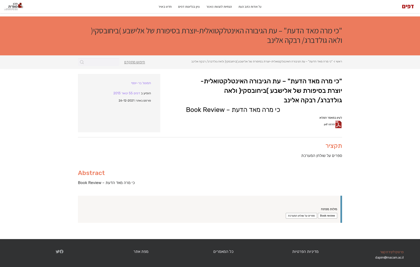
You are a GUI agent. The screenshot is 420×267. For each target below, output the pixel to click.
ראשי (339, 61)
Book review (327, 215)
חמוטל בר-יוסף (141, 83)
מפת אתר (140, 251)
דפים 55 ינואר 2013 (126, 93)
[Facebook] (61, 252)
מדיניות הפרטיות (305, 251)
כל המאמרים (223, 251)
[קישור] (408, 6)
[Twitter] (58, 252)
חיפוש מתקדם (134, 62)
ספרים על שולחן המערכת (301, 215)
